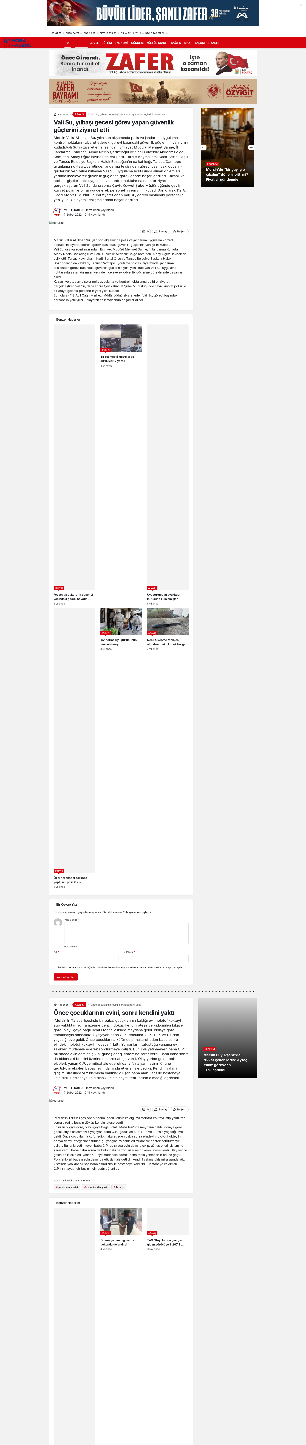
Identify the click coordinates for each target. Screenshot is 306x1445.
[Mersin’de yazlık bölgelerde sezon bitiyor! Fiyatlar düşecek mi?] (232, 147)
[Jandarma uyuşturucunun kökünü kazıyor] (121, 748)
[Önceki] (203, 147)
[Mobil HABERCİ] (19, 42)
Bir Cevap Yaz (66, 904)
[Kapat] (301, 4)
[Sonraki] (251, 147)
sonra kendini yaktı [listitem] (95, 1187)
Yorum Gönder (66, 977)
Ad (56, 951)
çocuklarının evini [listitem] (67, 1187)
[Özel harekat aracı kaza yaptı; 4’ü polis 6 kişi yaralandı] (74, 748)
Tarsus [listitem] (119, 1187)
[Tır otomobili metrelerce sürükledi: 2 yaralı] (121, 464)
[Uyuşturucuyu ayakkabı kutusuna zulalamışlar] (168, 464)
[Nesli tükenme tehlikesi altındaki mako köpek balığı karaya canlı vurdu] (168, 748)
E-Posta (129, 951)
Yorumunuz (72, 919)
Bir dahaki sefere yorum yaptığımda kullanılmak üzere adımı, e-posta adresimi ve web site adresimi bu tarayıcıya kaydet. (120, 967)
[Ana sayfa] (67, 43)
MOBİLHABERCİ (74, 210)
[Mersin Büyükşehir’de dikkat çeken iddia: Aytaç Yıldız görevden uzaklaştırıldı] (227, 1038)
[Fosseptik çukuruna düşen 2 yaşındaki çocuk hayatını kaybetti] (74, 464)
